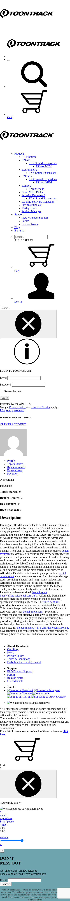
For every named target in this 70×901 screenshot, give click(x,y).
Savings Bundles (31, 204)
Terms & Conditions (18, 658)
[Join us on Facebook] (20, 690)
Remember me (12, 391)
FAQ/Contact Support (19, 671)
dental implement (32, 611)
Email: (3, 880)
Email (3, 377)
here (40, 900)
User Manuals (15, 681)
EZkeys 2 (27, 176)
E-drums (19, 230)
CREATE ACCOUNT (13, 424)
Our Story (12, 649)
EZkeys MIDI (44, 182)
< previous (6, 818)
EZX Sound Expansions (42, 172)
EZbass (26, 160)
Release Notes (30, 224)
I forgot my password (12, 410)
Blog (17, 227)
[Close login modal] (28, 324)
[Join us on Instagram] (47, 690)
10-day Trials (29, 208)
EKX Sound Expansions (43, 179)
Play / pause (7, 821)
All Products (29, 156)
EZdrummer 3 (30, 169)
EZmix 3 (27, 185)
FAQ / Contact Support (35, 217)
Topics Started (15, 463)
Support (18, 214)
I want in (5, 884)
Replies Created (16, 467)
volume (4, 837)
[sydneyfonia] (13, 454)
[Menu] (8, 60)
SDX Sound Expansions (43, 198)
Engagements (14, 470)
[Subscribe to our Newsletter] (48, 696)
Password (5, 384)
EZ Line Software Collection (38, 201)
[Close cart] (28, 784)
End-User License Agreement (24, 662)
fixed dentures (51, 601)
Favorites (12, 473)
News (10, 652)
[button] (34, 86)
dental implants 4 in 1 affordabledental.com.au (43, 627)
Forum (25, 220)
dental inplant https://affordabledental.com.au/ (23, 594)
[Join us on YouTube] (19, 693)
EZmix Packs (36, 188)
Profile (11, 460)
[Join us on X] (41, 693)
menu (3, 815)
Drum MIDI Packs (32, 192)
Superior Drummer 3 (33, 195)
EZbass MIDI (44, 166)
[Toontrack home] (27, 25)
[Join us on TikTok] (19, 696)
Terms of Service (40, 407)
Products (19, 153)
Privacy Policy (17, 407)
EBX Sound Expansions (43, 163)
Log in (18, 301)
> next (3, 824)
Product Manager (31, 211)
